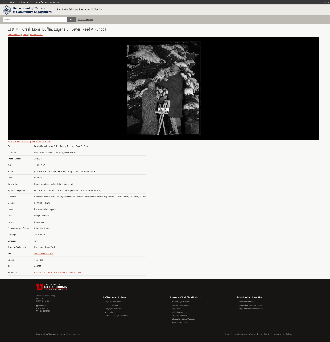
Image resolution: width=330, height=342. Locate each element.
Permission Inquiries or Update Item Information (29, 141)
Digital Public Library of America (251, 308)
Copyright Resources (113, 308)
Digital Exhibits (177, 308)
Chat (31, 2)
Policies (289, 334)
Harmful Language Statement (49, 2)
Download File (14, 34)
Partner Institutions (246, 301)
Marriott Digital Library (180, 301)
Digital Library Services (113, 301)
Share (25, 34)
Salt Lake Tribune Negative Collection (80, 9)
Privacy (226, 334)
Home (5, 2)
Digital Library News (179, 315)
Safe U (266, 334)
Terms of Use (110, 312)
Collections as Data (179, 312)
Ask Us (22, 2)
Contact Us (42, 305)
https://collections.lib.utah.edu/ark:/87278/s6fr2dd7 (57, 272)
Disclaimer (277, 334)
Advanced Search (85, 19)
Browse (13, 2)
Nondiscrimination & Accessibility (246, 334)
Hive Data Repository (180, 322)
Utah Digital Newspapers (181, 305)
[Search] (71, 19)
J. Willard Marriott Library (45, 295)
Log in (326, 2)
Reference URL (36, 34)
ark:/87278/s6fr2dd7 (43, 253)
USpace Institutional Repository (184, 319)
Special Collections (112, 305)
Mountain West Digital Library (250, 305)
